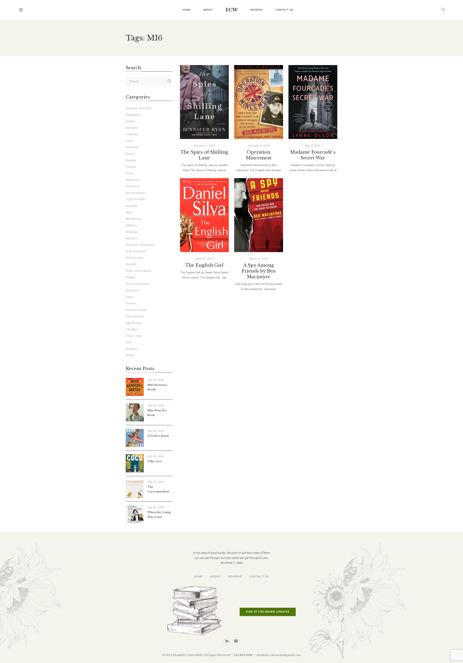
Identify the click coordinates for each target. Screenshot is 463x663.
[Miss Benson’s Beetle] (135, 387)
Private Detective (138, 284)
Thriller (131, 329)
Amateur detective (139, 108)
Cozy (129, 140)
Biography (133, 114)
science (131, 303)
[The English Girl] (204, 215)
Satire (130, 297)
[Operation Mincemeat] (258, 102)
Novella (131, 264)
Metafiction (134, 218)
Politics (131, 277)
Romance (132, 290)
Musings (132, 231)
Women (131, 349)
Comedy (132, 134)
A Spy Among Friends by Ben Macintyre (259, 271)
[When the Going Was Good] (135, 514)
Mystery (131, 238)
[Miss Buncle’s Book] (135, 412)
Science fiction (136, 310)
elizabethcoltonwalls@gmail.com (278, 655)
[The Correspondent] (135, 489)
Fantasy (131, 160)
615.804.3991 (243, 655)
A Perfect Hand (158, 435)
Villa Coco (154, 461)
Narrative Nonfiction (140, 244)
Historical (132, 179)
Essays (130, 153)
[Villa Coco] (135, 463)
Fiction (131, 166)
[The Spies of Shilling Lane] (204, 102)
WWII (130, 355)
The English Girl (204, 265)
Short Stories (135, 316)
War (129, 342)
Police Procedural (138, 271)
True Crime (134, 336)
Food (129, 173)
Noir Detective (136, 251)
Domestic (132, 147)
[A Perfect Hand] (135, 438)
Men (129, 212)
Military (131, 225)
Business (132, 127)
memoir (131, 205)
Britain (130, 121)
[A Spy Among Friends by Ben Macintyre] (258, 215)
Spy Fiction (134, 323)
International (135, 192)
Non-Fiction (134, 257)
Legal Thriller (136, 199)
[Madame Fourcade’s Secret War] (312, 102)
